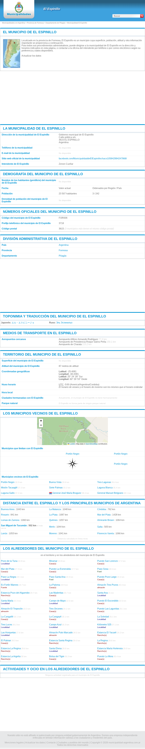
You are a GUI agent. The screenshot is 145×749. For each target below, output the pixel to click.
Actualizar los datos (31, 56)
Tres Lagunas (104, 482)
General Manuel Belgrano (110, 493)
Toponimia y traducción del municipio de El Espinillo (54, 316)
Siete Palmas (56, 487)
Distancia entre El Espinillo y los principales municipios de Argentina (72, 503)
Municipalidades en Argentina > (14, 23)
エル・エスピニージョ (23, 322)
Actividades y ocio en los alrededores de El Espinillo (56, 669)
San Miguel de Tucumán (14, 525)
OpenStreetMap (92, 444)
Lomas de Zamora (10, 520)
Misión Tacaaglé (9, 487)
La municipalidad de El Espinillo (34, 128)
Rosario (5, 514)
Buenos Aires (7, 509)
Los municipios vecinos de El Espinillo (40, 413)
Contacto (51, 742)
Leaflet (72, 444)
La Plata (53, 514)
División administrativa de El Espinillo (40, 239)
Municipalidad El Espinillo (77, 23)
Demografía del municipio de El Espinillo (43, 174)
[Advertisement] (72, 97)
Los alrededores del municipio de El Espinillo (48, 548)
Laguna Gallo (8, 493)
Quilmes (53, 520)
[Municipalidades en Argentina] (18, 15)
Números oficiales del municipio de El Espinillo (49, 212)
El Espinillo (51, 9)
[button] (41, 421)
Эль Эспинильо (64, 322)
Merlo (52, 527)
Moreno (53, 533)
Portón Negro (72, 454)
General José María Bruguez (67, 493)
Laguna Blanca (105, 487)
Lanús (4, 533)
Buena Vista (55, 482)
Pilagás (62, 256)
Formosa (63, 250)
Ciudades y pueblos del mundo (73, 742)
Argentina (64, 245)
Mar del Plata (104, 514)
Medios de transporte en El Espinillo (40, 333)
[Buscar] (142, 16)
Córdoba (101, 509)
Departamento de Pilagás (55, 23)
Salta (100, 527)
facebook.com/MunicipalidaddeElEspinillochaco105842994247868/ (93, 158)
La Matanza (55, 509)
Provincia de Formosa (35, 23)
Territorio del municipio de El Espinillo (42, 354)
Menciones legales (14, 742)
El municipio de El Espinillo (29, 32)
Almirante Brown (105, 520)
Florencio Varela (105, 533)
